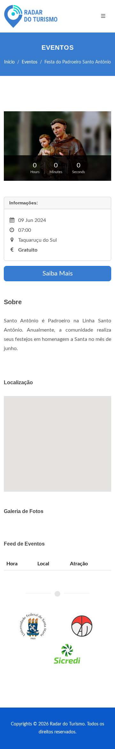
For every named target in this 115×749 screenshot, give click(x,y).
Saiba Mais (57, 273)
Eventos (29, 62)
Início (9, 62)
